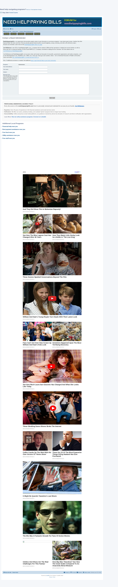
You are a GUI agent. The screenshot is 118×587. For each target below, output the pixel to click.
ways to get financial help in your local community (43, 60)
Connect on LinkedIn (40, 116)
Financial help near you (10, 126)
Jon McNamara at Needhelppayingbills (12, 51)
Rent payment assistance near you (13, 129)
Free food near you (8, 132)
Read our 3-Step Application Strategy (34, 9)
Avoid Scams (13, 12)
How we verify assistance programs (22, 116)
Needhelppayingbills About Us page (33, 44)
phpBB (47, 575)
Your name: (5, 69)
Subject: (5, 72)
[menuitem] (11, 29)
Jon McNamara (79, 106)
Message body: (6, 74)
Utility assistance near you (11, 135)
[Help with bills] (52, 22)
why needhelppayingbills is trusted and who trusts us (25, 57)
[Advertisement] (42, 5)
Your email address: (7, 66)
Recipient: (5, 64)
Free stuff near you (8, 138)
